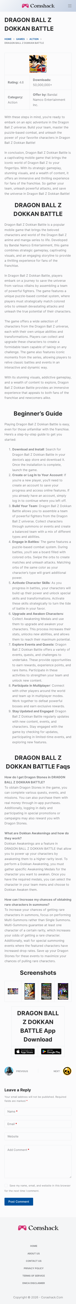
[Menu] (70, 6)
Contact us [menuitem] (34, 1260)
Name (12, 1111)
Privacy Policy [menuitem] (34, 1268)
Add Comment (18, 1150)
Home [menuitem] (33, 1245)
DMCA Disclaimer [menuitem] (33, 1283)
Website (13, 1136)
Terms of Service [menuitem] (33, 1275)
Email (12, 1124)
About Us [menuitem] (33, 1253)
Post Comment (18, 1201)
